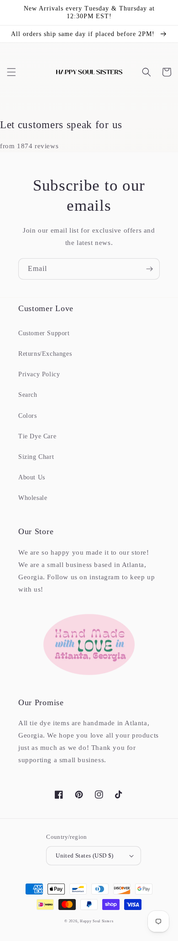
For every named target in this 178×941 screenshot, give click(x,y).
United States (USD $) (84, 855)
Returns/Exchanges (45, 353)
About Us (31, 477)
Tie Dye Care (37, 436)
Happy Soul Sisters (97, 921)
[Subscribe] (149, 269)
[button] (11, 72)
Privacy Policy (39, 374)
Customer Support (44, 333)
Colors (27, 415)
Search (27, 394)
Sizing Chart (36, 456)
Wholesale (32, 497)
